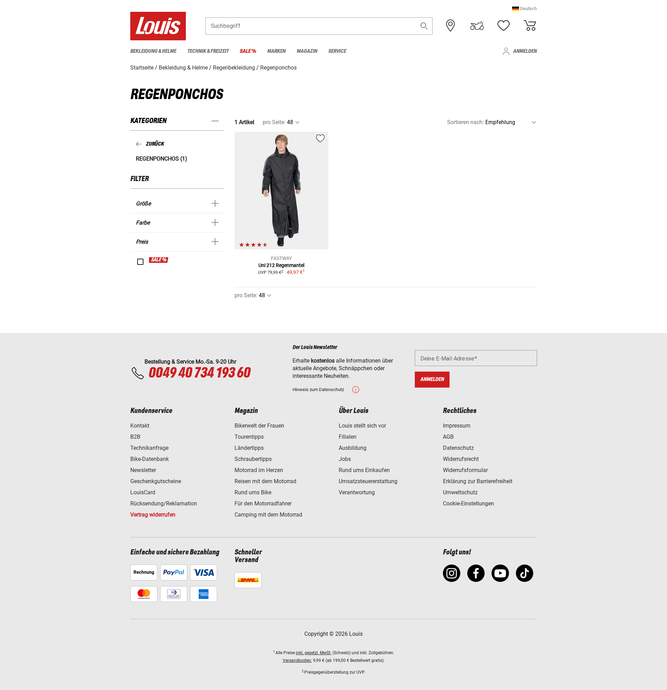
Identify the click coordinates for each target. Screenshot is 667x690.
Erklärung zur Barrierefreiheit (477, 481)
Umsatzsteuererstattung (368, 481)
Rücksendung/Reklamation (163, 503)
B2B (135, 436)
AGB (448, 436)
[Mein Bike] (477, 26)
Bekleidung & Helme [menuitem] (153, 51)
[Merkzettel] (503, 26)
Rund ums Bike (252, 492)
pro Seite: (274, 122)
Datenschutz (458, 448)
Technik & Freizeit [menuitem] (208, 51)
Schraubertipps (253, 459)
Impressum (456, 425)
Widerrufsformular (465, 470)
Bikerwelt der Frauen (259, 425)
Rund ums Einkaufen (364, 470)
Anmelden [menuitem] (525, 51)
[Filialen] (451, 26)
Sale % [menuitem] (248, 51)
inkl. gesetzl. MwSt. (313, 652)
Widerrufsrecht (461, 459)
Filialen (347, 436)
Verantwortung (357, 492)
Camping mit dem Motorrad (268, 514)
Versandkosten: (297, 660)
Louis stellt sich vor (362, 425)
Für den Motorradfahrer (262, 503)
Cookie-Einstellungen (468, 503)
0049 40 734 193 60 (199, 373)
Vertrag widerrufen (152, 514)
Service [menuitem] (337, 51)
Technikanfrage (149, 448)
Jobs (345, 459)
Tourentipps (249, 436)
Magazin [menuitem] (307, 51)
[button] (524, 8)
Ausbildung (353, 448)
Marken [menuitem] (276, 51)
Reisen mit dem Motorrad (265, 481)
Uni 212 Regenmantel (281, 265)
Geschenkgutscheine (155, 481)
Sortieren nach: (465, 122)
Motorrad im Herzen (258, 470)
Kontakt (139, 425)
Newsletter (143, 470)
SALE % (159, 260)
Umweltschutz (460, 492)
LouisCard (142, 492)
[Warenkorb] (530, 26)
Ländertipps (249, 448)
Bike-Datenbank (149, 459)
